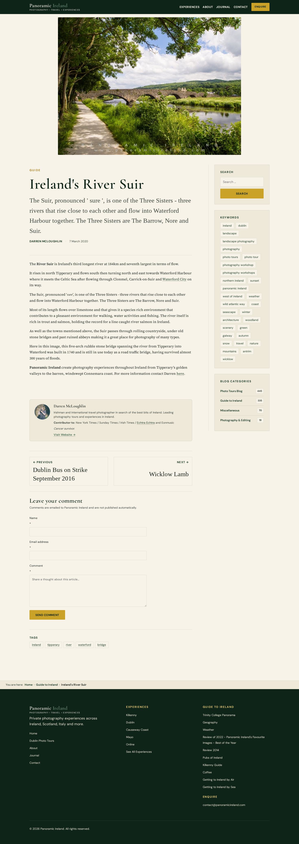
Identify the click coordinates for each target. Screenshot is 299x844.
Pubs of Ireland (213, 757)
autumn (244, 335)
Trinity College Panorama (219, 715)
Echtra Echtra (146, 422)
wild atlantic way (234, 304)
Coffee (207, 772)
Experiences (189, 7)
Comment (36, 568)
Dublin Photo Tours (41, 741)
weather (254, 296)
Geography (210, 722)
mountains (229, 351)
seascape (229, 312)
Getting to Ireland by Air (218, 779)
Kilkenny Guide (212, 765)
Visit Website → (64, 434)
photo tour (251, 257)
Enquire (260, 6)
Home (29, 684)
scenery (228, 327)
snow (226, 343)
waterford (84, 645)
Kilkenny (131, 715)
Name (33, 521)
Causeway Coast (137, 730)
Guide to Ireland (47, 684)
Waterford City (174, 279)
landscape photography (238, 241)
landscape (230, 233)
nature (254, 343)
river (69, 645)
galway (227, 335)
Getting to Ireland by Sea (219, 787)
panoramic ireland (235, 288)
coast (255, 304)
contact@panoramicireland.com (224, 805)
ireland (36, 645)
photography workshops (239, 272)
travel (239, 343)
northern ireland (233, 280)
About (208, 7)
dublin (242, 225)
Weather (208, 730)
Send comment (47, 615)
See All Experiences (139, 752)
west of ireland (232, 296)
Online (130, 744)
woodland (251, 320)
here (180, 373)
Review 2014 (211, 750)
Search (242, 193)
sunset (254, 280)
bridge (101, 645)
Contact (241, 7)
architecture (231, 320)
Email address (38, 544)
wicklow (228, 359)
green (243, 327)
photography (231, 249)
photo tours (230, 257)
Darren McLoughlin (45, 241)
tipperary (53, 645)
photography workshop (238, 265)
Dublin (130, 722)
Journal (223, 7)
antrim (247, 351)
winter (246, 312)
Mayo (129, 737)
